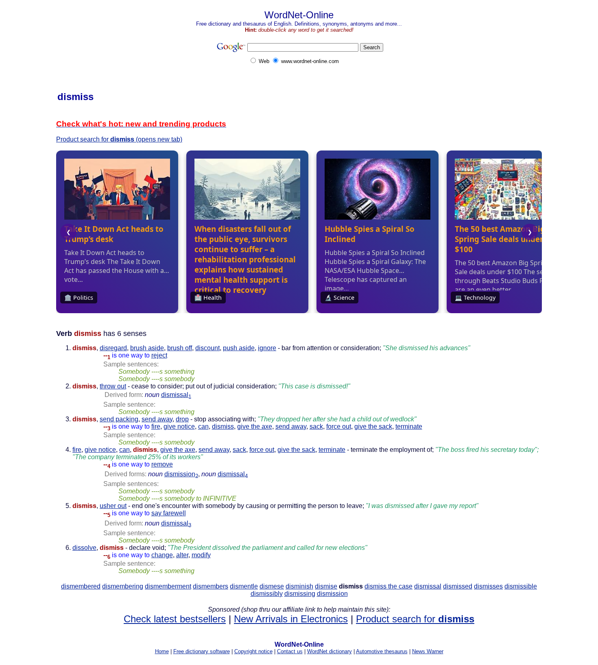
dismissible (520, 586)
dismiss (223, 426)
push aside (239, 347)
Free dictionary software (201, 651)
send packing (119, 419)
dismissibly (267, 593)
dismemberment (168, 586)
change (162, 555)
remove (162, 464)
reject (159, 355)
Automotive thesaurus (382, 651)
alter (182, 555)
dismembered (80, 586)
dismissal (176, 394)
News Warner (427, 651)
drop (182, 419)
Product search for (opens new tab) (119, 139)
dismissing (299, 593)
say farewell (168, 513)
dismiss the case (388, 586)
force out (338, 426)
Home (162, 651)
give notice (179, 426)
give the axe (254, 426)
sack (316, 426)
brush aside (147, 347)
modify (201, 555)
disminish (299, 586)
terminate (408, 426)
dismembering (122, 586)
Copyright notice (253, 651)
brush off (179, 347)
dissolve (84, 547)
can (203, 426)
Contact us (290, 651)
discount (207, 347)
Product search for (415, 618)
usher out (113, 505)
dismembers (210, 586)
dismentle (244, 586)
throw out (113, 386)
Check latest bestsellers (175, 618)
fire (155, 426)
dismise (326, 586)
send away (157, 419)
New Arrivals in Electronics (291, 618)
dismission (181, 474)
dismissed (457, 586)
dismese (272, 586)
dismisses (488, 586)
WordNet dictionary (329, 651)
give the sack (373, 426)
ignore (267, 347)
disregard (113, 347)
